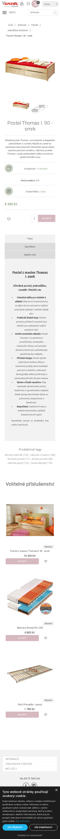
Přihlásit (21, 4)
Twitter (34, 786)
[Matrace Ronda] (30, 596)
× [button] (56, 790)
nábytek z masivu (39, 455)
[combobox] (43, 12)
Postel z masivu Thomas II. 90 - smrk (30, 551)
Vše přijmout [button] (15, 827)
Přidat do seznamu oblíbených (45, 561)
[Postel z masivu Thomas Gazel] (30, 520)
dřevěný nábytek (13, 455)
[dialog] (30, 812)
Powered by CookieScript (30, 835)
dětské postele (40, 459)
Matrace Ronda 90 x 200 (30, 627)
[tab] (30, 239)
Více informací (23, 821)
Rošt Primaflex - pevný (30, 704)
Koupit (46, 218)
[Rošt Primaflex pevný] (30, 673)
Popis (30, 238)
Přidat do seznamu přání (9, 219)
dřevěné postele (16, 459)
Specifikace (30, 246)
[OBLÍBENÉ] (28, 4)
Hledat (55, 12)
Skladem (48, 547)
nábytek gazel (15, 463)
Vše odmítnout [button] (43, 827)
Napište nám (30, 254)
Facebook (26, 786)
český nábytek (38, 463)
